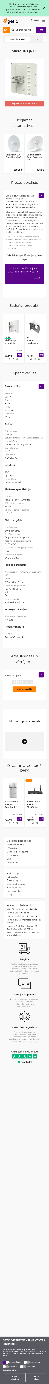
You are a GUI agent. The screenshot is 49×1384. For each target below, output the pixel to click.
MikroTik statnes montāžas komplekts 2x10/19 (24, 922)
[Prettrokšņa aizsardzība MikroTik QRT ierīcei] (13, 325)
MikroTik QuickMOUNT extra (35, 340)
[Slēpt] (41, 195)
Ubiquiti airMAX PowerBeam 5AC (13, 156)
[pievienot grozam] (20, 358)
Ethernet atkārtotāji (16, 885)
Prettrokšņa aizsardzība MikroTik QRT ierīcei (10, 342)
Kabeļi (9, 896)
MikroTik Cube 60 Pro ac (18, 914)
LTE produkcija (13, 849)
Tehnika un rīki (13, 892)
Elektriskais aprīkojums (17, 853)
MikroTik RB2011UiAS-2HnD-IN (34, 807)
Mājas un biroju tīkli (16, 846)
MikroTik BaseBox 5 (13, 804)
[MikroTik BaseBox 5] (13, 790)
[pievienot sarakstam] (17, 362)
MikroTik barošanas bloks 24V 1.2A (22, 910)
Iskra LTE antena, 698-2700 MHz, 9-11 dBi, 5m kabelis (23, 935)
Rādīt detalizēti (10, 1370)
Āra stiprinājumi (14, 881)
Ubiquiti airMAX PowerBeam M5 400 (34, 157)
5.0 (8, 336)
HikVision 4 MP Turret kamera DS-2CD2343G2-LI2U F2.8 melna (22, 928)
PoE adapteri (12, 878)
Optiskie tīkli (12, 863)
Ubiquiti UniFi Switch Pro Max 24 (22, 917)
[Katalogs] (6, 30)
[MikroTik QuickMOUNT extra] (35, 325)
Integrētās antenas (17, 39)
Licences (11, 860)
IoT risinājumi (13, 856)
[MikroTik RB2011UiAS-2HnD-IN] (35, 790)
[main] (11, 21)
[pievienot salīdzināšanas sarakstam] (9, 362)
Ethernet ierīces (14, 889)
